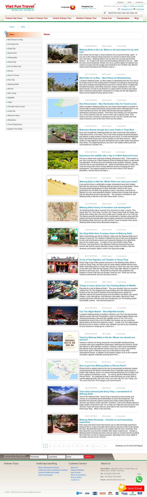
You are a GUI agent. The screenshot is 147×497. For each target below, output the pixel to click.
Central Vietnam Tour (62, 18)
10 (87, 446)
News (23, 27)
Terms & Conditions (78, 475)
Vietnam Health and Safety (48, 473)
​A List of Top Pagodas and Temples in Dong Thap (104, 260)
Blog (137, 18)
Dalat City (12, 49)
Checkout (140, 9)
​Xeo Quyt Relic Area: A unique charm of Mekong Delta (106, 233)
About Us (74, 468)
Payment (120, 2)
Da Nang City (13, 44)
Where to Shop (14, 116)
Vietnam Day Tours (13, 18)
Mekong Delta (13, 84)
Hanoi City (12, 62)
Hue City (11, 80)
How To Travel (13, 75)
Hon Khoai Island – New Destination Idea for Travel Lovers (108, 104)
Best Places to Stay (15, 40)
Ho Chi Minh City (14, 66)
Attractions (12, 120)
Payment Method (77, 470)
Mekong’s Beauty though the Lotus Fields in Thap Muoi (107, 130)
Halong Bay (12, 58)
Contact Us (139, 2)
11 (93, 446)
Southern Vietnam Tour (37, 18)
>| (105, 446)
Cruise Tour (106, 18)
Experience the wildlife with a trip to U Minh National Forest (109, 155)
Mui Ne (10, 89)
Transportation (123, 18)
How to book (76, 473)
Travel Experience (15, 124)
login (125, 6)
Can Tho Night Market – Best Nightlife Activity (102, 311)
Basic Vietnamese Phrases (48, 468)
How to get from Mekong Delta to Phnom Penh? (103, 365)
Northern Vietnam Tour (86, 18)
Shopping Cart (126, 9)
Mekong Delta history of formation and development (105, 207)
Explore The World (15, 129)
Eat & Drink (12, 53)
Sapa (10, 102)
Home (129, 2)
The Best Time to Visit (16, 107)
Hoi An (10, 71)
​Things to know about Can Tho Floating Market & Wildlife (108, 285)
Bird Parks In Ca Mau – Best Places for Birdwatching (105, 78)
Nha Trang (12, 93)
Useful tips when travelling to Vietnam (53, 470)
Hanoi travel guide (45, 475)
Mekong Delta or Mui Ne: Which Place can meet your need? (109, 181)
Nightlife (11, 98)
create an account (136, 6)
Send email (134, 488)
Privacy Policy (76, 477)
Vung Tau (11, 111)
